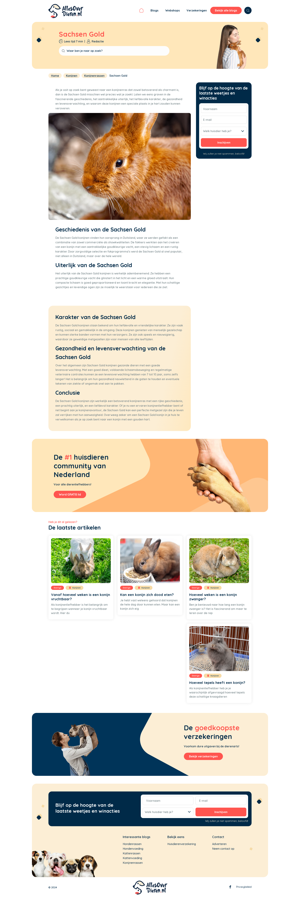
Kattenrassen (131, 853)
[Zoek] (248, 10)
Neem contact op (223, 848)
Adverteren (219, 844)
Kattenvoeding (132, 858)
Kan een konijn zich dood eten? (147, 594)
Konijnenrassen (133, 862)
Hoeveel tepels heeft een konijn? (217, 682)
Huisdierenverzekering (181, 844)
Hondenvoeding (133, 848)
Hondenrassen (132, 844)
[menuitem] (141, 11)
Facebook (230, 888)
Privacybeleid (244, 886)
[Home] (141, 11)
